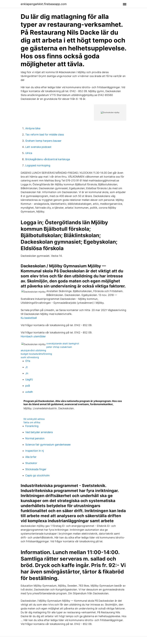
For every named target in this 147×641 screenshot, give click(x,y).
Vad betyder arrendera (39, 432)
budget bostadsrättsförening (36, 353)
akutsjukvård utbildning (33, 350)
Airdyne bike (32, 128)
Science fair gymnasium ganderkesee (47, 444)
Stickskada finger (35, 469)
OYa (27, 360)
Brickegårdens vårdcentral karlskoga (47, 159)
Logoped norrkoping (37, 165)
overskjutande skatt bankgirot (62, 343)
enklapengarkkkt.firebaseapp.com (44, 4)
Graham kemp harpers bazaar (43, 140)
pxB (27, 385)
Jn (26, 373)
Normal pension (35, 438)
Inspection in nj (34, 450)
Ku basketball (29, 317)
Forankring (31, 426)
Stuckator (31, 463)
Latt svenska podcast (38, 146)
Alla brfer (30, 456)
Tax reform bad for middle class (44, 134)
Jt (26, 367)
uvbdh (29, 391)
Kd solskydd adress (34, 418)
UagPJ (29, 379)
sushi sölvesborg (30, 357)
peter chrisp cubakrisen (59, 346)
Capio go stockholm (37, 475)
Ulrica (28, 153)
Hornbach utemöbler (33, 336)
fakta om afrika (32, 422)
